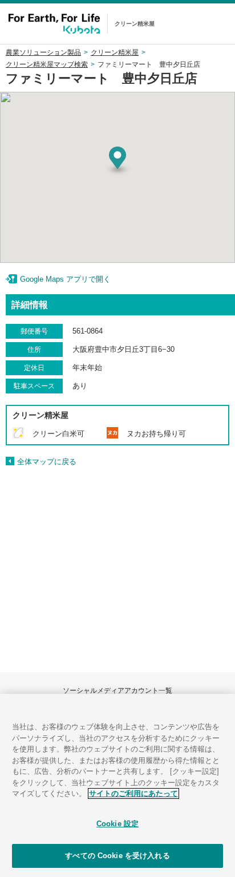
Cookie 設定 (117, 823)
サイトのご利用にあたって (133, 793)
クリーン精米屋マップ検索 (47, 64)
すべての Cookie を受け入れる (117, 855)
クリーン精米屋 (115, 52)
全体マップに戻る (46, 461)
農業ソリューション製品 (43, 52)
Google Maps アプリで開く (65, 279)
